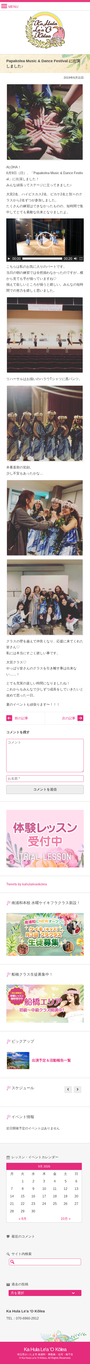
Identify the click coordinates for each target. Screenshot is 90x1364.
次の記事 (68, 718)
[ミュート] (75, 258)
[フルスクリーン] (81, 258)
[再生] (9, 258)
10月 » (66, 1218)
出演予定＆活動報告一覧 (51, 1060)
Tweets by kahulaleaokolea (26, 884)
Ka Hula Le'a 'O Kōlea (45, 1349)
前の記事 (21, 718)
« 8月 (23, 1218)
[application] (45, 240)
